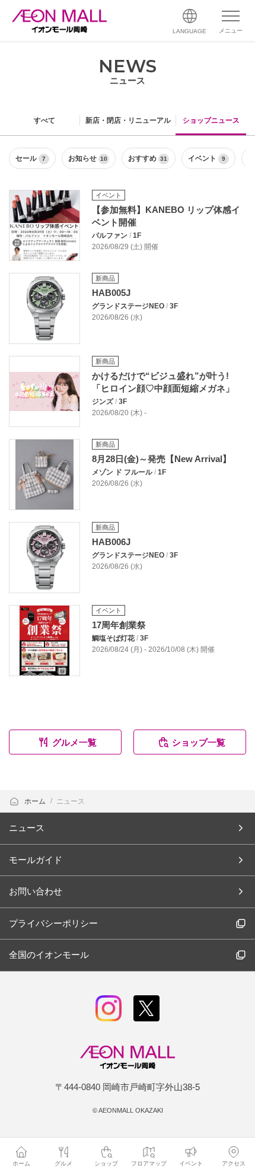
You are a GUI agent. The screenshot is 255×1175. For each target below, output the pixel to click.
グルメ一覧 (74, 742)
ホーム (35, 801)
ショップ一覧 (198, 742)
